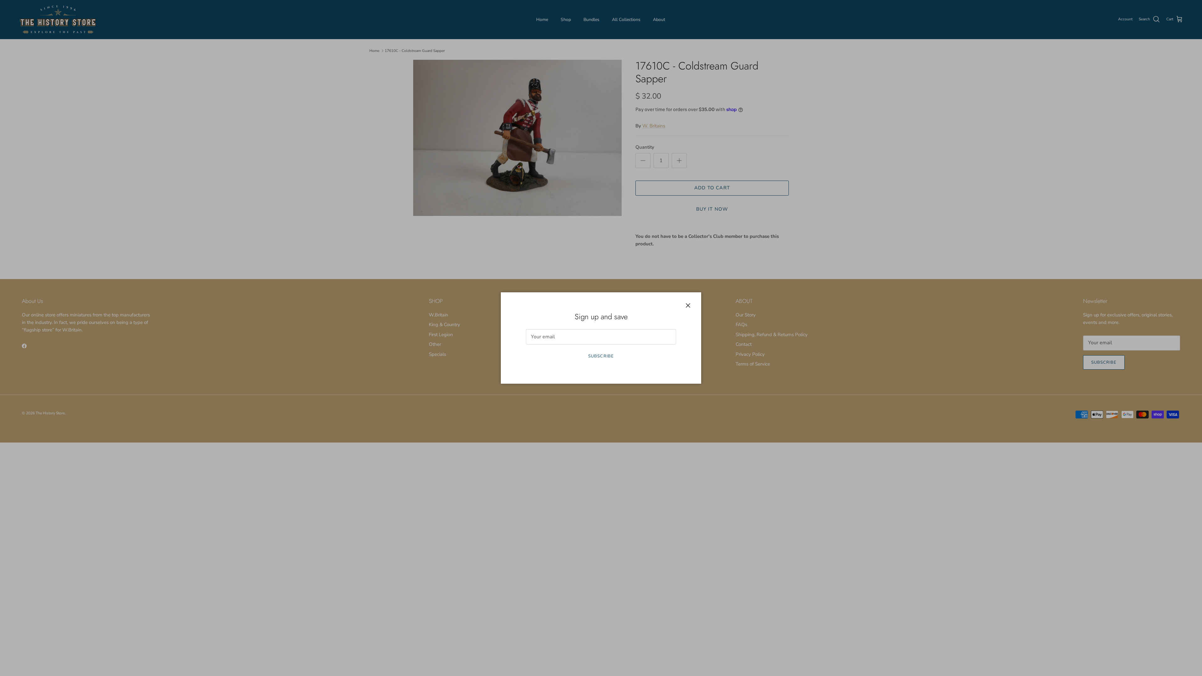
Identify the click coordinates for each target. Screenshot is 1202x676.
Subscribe (601, 356)
